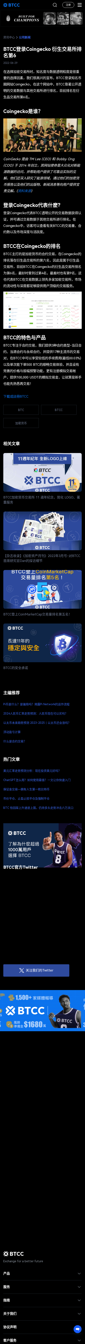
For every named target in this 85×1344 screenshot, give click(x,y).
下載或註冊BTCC (15, 396)
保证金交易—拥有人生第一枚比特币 (26, 789)
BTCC (11, 5)
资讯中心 (9, 37)
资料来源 (24, 191)
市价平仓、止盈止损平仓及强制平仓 (26, 798)
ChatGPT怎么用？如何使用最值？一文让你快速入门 (37, 780)
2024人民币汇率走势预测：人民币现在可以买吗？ (35, 713)
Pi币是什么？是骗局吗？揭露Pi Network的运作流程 (36, 704)
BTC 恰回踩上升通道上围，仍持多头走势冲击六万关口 (38, 807)
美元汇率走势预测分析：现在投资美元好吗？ (32, 770)
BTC (21, 410)
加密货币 (21, 423)
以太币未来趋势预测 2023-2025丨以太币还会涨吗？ (37, 722)
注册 (68, 5)
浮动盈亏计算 (12, 732)
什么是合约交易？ (14, 741)
